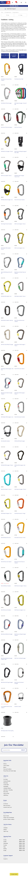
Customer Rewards (6, 781)
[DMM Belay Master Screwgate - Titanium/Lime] (21, 166)
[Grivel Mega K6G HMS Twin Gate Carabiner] (7, 696)
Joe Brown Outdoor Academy (8, 819)
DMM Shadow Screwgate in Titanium (20, 489)
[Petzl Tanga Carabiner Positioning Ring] (7, 721)
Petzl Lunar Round (6, 805)
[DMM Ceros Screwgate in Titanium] (21, 214)
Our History (5, 779)
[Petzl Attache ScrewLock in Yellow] (21, 528)
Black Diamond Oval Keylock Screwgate (19, 683)
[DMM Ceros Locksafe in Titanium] (7, 166)
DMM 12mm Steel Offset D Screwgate (7, 344)
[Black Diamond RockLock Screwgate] (7, 624)
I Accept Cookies (14, 874)
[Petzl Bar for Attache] (21, 696)
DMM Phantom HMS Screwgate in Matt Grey (7, 369)
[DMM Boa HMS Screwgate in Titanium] (7, 455)
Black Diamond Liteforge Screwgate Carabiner (20, 635)
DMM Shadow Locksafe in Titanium (20, 296)
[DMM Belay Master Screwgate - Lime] (7, 190)
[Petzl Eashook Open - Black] (21, 69)
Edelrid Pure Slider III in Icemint (6, 489)
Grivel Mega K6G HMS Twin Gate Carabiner (6, 707)
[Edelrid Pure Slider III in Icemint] (7, 479)
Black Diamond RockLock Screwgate (6, 634)
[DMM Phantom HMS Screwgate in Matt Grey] (7, 359)
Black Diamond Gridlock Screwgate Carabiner (6, 393)
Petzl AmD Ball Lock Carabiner (6, 585)
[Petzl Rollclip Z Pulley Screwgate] (7, 93)
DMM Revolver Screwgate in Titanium (7, 151)
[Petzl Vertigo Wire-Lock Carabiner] (7, 214)
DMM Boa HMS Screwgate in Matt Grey (20, 466)
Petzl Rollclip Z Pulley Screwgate (6, 103)
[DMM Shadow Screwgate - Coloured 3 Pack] (21, 93)
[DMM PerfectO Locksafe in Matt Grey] (7, 310)
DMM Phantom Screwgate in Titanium (20, 585)
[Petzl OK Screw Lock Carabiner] (7, 600)
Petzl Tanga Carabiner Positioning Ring (7, 730)
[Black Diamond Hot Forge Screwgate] (7, 672)
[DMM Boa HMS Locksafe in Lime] (7, 286)
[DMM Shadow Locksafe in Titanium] (21, 286)
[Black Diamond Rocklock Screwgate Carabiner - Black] (7, 648)
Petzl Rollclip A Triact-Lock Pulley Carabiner (6, 80)
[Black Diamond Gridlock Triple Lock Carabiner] (21, 262)
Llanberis (5, 829)
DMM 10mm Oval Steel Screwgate (20, 658)
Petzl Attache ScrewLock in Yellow (20, 537)
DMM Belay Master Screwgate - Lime (7, 199)
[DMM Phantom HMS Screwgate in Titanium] (21, 335)
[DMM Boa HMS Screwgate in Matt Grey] (21, 455)
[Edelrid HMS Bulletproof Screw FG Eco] (7, 262)
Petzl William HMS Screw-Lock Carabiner (19, 321)
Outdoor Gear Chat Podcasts (8, 817)
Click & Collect (6, 765)
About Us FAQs (6, 793)
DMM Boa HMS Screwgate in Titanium (7, 465)
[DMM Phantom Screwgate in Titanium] (21, 576)
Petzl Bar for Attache (18, 706)
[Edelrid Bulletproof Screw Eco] (7, 528)
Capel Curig (5, 831)
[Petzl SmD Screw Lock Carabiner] (7, 552)
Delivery (5, 763)
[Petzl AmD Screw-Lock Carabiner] (21, 407)
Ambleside (5, 827)
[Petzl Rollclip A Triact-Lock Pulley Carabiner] (7, 69)
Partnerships (5, 782)
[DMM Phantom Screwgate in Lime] (21, 600)
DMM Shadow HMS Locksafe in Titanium (6, 249)
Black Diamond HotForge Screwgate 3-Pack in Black (21, 152)
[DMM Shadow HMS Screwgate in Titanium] (21, 383)
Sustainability (5, 786)
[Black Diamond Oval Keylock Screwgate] (21, 672)
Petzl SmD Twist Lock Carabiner (19, 368)
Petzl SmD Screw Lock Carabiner (6, 561)
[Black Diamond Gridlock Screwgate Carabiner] (7, 383)
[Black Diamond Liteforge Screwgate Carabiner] (21, 624)
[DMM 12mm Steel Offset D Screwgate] (7, 335)
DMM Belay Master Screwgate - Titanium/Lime (19, 176)
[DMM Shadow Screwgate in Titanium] (21, 479)
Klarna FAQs (5, 791)
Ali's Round (5, 803)
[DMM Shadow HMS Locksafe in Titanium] (7, 238)
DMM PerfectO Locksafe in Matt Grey (7, 320)
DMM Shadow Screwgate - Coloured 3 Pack (21, 104)
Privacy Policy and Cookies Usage (9, 770)
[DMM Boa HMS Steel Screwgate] (21, 431)
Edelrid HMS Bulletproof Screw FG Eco (6, 273)
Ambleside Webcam (7, 788)
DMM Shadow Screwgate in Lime (6, 513)
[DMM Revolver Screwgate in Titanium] (7, 141)
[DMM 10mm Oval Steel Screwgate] (21, 648)
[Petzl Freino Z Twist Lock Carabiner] (7, 117)
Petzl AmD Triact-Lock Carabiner (20, 199)
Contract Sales (6, 784)
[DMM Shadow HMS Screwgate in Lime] (7, 407)
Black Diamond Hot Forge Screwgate (7, 682)
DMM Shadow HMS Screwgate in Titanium (20, 393)
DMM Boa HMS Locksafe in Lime (6, 296)
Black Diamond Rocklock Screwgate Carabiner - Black (6, 659)
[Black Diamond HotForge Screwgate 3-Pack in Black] (21, 141)
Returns (4, 767)
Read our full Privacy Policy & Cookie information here (14, 871)
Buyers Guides (6, 815)
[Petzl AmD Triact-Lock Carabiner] (21, 190)
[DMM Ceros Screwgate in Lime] (21, 238)
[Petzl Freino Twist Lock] (21, 117)
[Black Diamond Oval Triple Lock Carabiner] (21, 552)
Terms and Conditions (7, 769)
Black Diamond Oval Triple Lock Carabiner (20, 562)
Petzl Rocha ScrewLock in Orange (20, 513)
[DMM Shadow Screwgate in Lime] (7, 503)
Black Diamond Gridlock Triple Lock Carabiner (20, 273)
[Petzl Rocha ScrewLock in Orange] (21, 503)
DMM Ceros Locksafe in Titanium (6, 175)
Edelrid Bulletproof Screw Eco (6, 537)
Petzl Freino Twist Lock (18, 127)
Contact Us (5, 858)
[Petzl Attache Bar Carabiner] (7, 431)
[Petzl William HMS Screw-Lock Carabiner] (21, 310)
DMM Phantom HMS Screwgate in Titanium (20, 345)
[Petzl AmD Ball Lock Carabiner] (7, 576)
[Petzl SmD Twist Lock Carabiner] (21, 359)
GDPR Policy (5, 795)
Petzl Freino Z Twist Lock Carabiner (6, 127)
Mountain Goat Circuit (7, 807)
